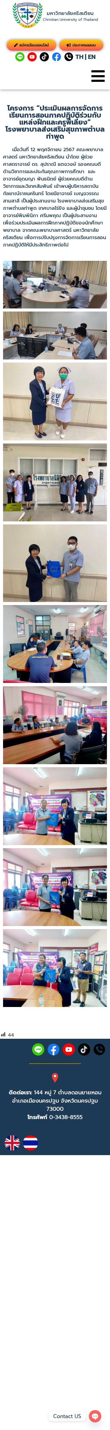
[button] (98, 76)
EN (92, 56)
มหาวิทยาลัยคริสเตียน (70, 13)
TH (79, 56)
